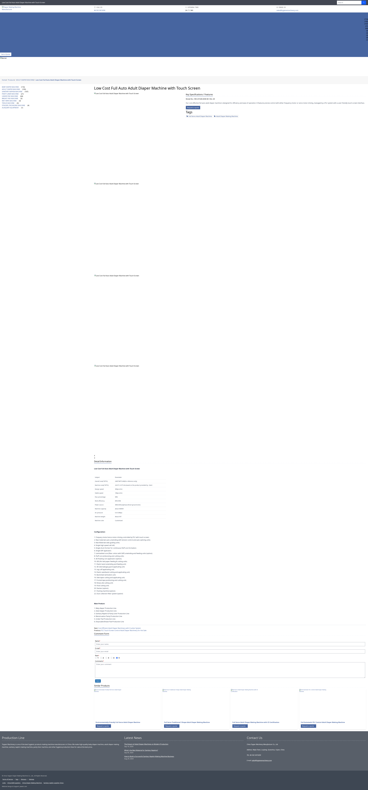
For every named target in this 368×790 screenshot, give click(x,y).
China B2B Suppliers (14, 783)
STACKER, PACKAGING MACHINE (11, 38)
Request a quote (193, 108)
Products (4, 17)
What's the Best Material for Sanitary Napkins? (141, 750)
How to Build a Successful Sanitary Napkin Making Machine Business (149, 756)
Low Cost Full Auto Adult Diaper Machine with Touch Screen (58, 80)
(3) (21, 98)
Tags (16, 779)
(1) (22, 108)
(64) (21, 96)
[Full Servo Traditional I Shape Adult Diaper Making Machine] (178, 704)
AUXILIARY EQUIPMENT (8, 40)
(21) (22, 94)
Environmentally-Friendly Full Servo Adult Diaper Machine (118, 722)
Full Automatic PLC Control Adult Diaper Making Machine (323, 722)
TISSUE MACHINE (6, 35)
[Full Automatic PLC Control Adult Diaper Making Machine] (314, 704)
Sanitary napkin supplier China (53, 783)
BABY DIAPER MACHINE (8, 19)
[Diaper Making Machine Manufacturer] (13, 9)
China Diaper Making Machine (32, 783)
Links (4, 783)
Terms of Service (7, 779)
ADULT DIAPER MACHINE (9, 21)
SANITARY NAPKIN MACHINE (10, 24)
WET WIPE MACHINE (7, 33)
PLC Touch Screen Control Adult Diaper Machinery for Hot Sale (123, 630)
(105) (24, 89)
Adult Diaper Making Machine (227, 116)
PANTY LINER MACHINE (8, 26)
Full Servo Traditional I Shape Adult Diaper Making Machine (187, 722)
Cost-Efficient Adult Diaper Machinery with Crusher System (119, 628)
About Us (4, 44)
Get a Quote (5, 54)
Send (98, 681)
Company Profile (7, 47)
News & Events (6, 42)
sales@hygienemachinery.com (287, 10)
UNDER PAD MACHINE (8, 28)
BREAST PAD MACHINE (8, 31)
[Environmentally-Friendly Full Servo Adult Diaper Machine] (109, 704)
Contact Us (4, 51)
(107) (26, 92)
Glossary (23, 779)
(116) (23, 87)
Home (2, 15)
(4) (28, 105)
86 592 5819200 (99, 10)
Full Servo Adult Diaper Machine (200, 116)
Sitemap (31, 779)
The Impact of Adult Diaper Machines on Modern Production (146, 744)
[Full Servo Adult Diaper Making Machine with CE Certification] (246, 704)
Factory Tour (5, 49)
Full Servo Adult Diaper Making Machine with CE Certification (255, 722)
